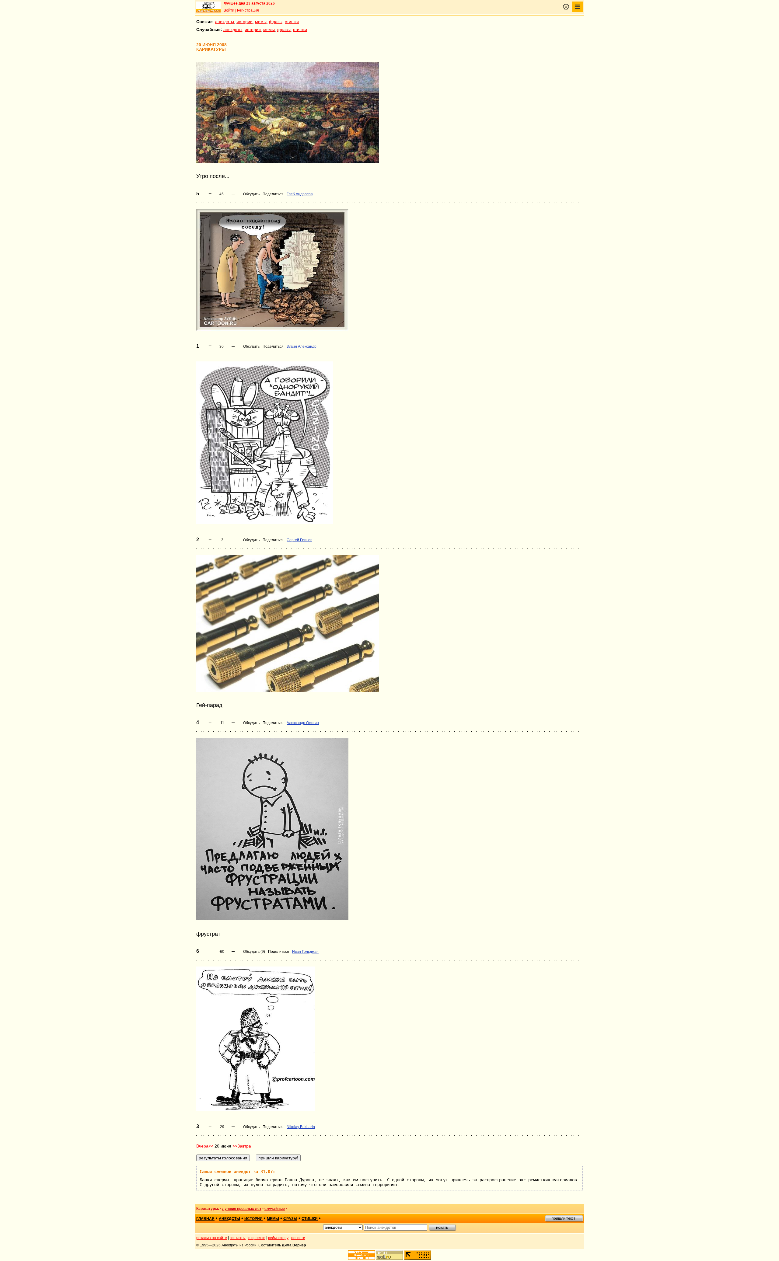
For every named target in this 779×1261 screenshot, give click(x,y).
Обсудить (251, 194)
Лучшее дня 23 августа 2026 (249, 3)
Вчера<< (204, 1146)
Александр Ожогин (303, 723)
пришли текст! (564, 1218)
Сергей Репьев (299, 540)
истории (244, 21)
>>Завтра (241, 1146)
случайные (274, 1209)
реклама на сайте (211, 1238)
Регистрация (248, 10)
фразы (275, 21)
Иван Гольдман (305, 951)
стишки (292, 21)
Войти (229, 10)
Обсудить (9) (254, 951)
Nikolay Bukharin (301, 1127)
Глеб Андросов (300, 194)
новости (298, 1238)
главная (205, 1219)
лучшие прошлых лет (241, 1209)
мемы (261, 21)
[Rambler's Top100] (361, 1255)
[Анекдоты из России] (208, 7)
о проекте (256, 1238)
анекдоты (224, 21)
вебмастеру (278, 1238)
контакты (238, 1238)
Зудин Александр (301, 346)
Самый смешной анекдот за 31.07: (237, 1171)
